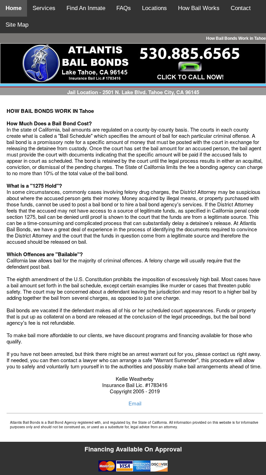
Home (13, 8)
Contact (241, 8)
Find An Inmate (85, 8)
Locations (154, 8)
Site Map (17, 24)
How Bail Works (199, 8)
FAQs (123, 8)
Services (44, 8)
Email (134, 403)
